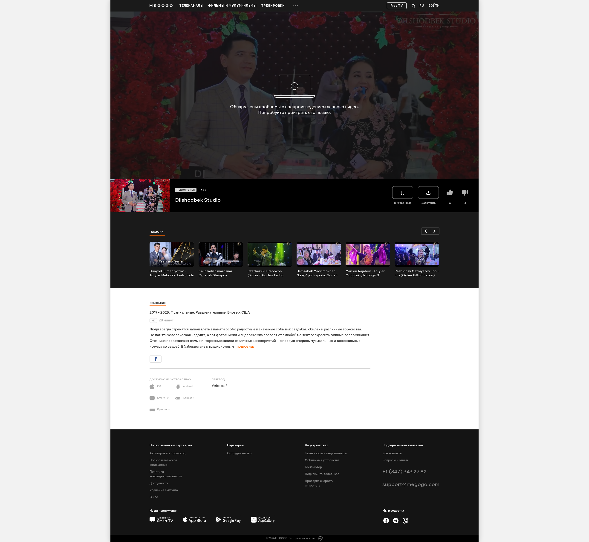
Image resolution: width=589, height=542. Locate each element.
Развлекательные (211, 312)
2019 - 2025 (159, 312)
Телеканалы (191, 6)
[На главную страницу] (161, 6)
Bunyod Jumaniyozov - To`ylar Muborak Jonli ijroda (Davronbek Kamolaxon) (172, 273)
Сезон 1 (157, 232)
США (245, 312)
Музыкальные (182, 312)
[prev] (425, 231)
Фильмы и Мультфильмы (232, 6)
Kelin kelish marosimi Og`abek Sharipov (215, 273)
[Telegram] (395, 520)
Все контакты (392, 453)
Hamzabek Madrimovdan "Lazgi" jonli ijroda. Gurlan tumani (317, 273)
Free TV (396, 6)
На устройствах (316, 445)
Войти (433, 6)
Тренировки (273, 6)
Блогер (233, 312)
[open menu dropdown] (296, 6)
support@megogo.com (410, 484)
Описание (158, 303)
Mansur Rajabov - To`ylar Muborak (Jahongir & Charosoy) (365, 273)
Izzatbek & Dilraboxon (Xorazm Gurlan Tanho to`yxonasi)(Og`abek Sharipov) (265, 273)
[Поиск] (413, 5)
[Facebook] (386, 520)
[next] (434, 231)
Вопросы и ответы (395, 460)
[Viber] (405, 520)
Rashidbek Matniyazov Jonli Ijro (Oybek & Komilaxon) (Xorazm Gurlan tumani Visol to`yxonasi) (417, 273)
